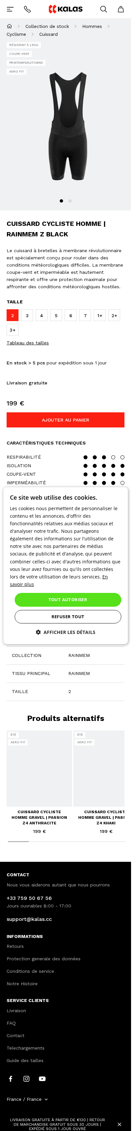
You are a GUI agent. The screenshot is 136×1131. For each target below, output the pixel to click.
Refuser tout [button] (68, 617)
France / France (24, 1099)
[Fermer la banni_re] (119, 1124)
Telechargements (26, 1048)
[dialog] (65, 565)
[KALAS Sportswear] (65, 9)
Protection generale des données (44, 958)
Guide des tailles (25, 1060)
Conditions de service (30, 971)
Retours (15, 946)
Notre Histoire (22, 983)
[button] (65, 632)
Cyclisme (16, 34)
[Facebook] (11, 1078)
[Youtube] (42, 1078)
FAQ (11, 1023)
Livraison (16, 1010)
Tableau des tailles (28, 342)
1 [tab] (61, 201)
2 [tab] (70, 201)
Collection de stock (47, 26)
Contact (15, 1035)
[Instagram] (26, 1078)
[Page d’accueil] (9, 26)
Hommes (92, 26)
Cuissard (48, 34)
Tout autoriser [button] (68, 599)
